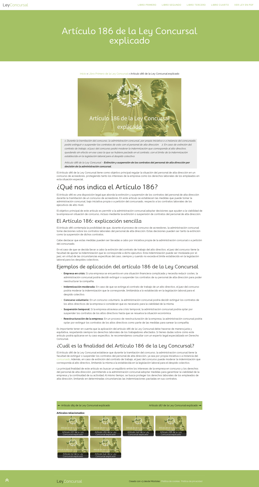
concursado (63, 359)
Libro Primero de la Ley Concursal (108, 73)
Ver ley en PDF (244, 5)
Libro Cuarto (220, 5)
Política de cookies (170, 481)
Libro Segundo (171, 5)
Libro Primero (147, 5)
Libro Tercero (196, 5)
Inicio (83, 73)
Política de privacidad (191, 481)
